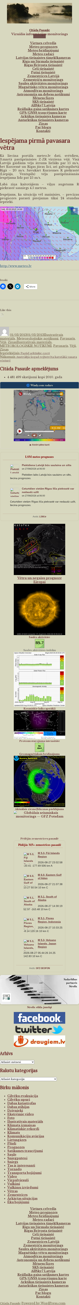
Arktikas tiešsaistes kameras (43, 116)
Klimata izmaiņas (21, 1125)
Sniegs (12, 1162)
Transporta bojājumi (24, 1173)
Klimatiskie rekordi (23, 1129)
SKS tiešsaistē (43, 101)
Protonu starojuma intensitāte (39, 741)
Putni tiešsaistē (43, 72)
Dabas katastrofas (21, 1103)
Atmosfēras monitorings (43, 90)
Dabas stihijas (18, 1107)
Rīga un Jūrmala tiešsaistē (43, 61)
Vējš (3, 342)
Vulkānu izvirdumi (22, 1187)
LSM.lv (42, 516)
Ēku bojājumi (18, 1202)
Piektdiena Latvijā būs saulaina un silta (46, 465)
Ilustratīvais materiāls (34, 342)
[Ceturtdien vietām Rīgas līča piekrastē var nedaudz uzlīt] (14, 496)
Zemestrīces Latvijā (43, 76)
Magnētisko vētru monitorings (43, 87)
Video (12, 1176)
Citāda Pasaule (39, 30)
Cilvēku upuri (18, 1099)
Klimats (13, 1132)
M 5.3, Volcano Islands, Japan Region (47, 943)
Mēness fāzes (43, 98)
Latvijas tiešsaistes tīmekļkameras (43, 58)
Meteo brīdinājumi (43, 50)
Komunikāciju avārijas (25, 1136)
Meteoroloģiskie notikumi (37, 338)
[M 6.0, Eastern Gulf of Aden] (29, 885)
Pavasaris (67, 338)
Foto (11, 1118)
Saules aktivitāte (39, 637)
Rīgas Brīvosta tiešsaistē (43, 65)
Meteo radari (43, 54)
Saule (11, 1154)
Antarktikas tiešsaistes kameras (43, 120)
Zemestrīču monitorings (43, 79)
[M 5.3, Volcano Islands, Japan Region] (29, 950)
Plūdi (11, 1143)
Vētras (12, 1191)
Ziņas (43, 123)
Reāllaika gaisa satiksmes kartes (43, 109)
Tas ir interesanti (21, 1165)
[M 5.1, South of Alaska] (29, 906)
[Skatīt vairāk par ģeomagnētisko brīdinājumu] (39, 747)
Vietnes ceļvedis (43, 43)
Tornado (14, 1169)
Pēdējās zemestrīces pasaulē (39, 838)
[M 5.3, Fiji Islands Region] (29, 863)
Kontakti (43, 131)
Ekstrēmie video (20, 1114)
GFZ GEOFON (43, 968)
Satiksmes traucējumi (25, 1151)
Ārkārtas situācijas (22, 1198)
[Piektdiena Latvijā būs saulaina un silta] (14, 472)
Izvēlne (39, 36)
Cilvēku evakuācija (22, 1096)
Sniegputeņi (17, 1158)
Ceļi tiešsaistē (43, 69)
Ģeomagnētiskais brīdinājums (39, 754)
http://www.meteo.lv (16, 266)
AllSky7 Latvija (43, 105)
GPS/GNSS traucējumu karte (43, 112)
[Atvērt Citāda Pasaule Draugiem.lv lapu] (39, 1041)
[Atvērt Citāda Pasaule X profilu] (39, 1029)
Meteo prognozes (43, 47)
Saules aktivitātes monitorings (43, 83)
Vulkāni (13, 1184)
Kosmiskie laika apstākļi (39, 708)
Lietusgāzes (16, 1140)
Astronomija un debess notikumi (43, 94)
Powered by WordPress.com (43, 1303)
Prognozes (16, 1147)
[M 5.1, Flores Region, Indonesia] (29, 928)
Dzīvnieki (15, 1110)
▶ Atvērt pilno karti (39, 445)
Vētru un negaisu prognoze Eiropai (39, 580)
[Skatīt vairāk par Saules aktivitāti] (39, 643)
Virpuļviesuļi (18, 1180)
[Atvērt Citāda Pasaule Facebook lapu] (39, 1018)
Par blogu (43, 127)
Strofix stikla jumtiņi (39, 1007)
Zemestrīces (17, 1195)
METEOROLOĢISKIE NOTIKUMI (26, 346)
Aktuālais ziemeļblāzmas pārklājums (39, 809)
